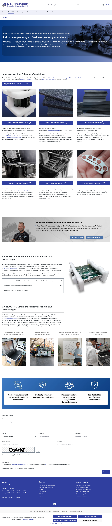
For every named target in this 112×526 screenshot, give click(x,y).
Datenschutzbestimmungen (18, 464)
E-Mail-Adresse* (6, 441)
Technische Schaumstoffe (83, 496)
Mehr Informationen (28, 519)
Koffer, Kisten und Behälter (21, 191)
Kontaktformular (15, 497)
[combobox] (60, 5)
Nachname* (78, 433)
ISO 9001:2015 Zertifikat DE (47, 485)
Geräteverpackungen (10, 135)
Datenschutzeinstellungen (90, 520)
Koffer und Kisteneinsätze (83, 489)
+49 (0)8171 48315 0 (9, 83)
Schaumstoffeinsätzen (48, 79)
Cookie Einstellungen (76, 511)
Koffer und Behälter (25, 79)
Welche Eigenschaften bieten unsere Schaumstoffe (18, 285)
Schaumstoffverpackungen (14, 137)
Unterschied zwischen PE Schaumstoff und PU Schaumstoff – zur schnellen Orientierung (28, 281)
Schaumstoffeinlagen (82, 487)
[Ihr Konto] (98, 5)
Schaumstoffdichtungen (89, 189)
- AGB (60, 523)
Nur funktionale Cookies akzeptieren (65, 520)
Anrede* (4, 433)
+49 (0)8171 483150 (8, 488)
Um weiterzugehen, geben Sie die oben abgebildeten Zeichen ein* (20, 455)
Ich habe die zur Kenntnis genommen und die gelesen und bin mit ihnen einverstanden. (37, 464)
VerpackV (41, 489)
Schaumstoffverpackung (10, 268)
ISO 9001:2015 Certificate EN (47, 487)
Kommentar (5, 419)
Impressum (65, 511)
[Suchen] (78, 5)
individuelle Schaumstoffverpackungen (57, 78)
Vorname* (41, 433)
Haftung (48, 511)
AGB (46, 464)
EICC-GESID (42, 491)
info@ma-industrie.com (24, 83)
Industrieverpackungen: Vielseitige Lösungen (16, 290)
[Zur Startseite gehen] (15, 5)
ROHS (41, 496)
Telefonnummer (60, 441)
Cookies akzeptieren (90, 516)
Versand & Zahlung (39, 511)
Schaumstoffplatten (85, 132)
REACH (41, 494)
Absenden (106, 472)
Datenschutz (56, 511)
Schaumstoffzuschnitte (75, 78)
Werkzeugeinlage (54, 191)
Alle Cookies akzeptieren (64, 516)
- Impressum (54, 523)
